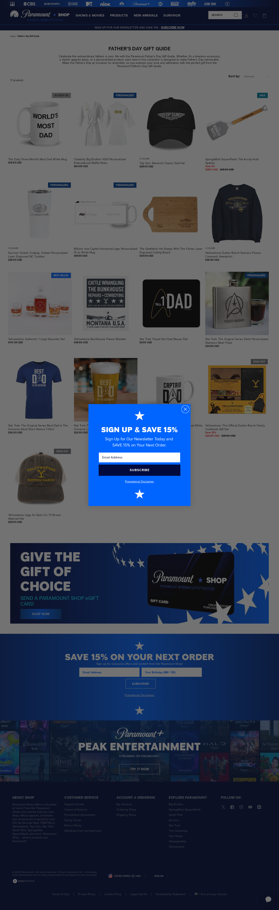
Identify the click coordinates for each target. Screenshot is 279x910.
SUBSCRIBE (140, 470)
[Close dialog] (185, 409)
